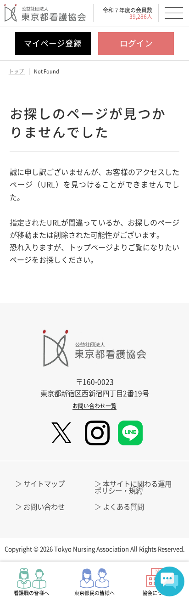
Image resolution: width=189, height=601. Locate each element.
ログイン (136, 43)
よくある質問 (123, 506)
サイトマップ (44, 483)
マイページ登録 (53, 43)
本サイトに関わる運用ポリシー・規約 (133, 487)
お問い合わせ (44, 506)
